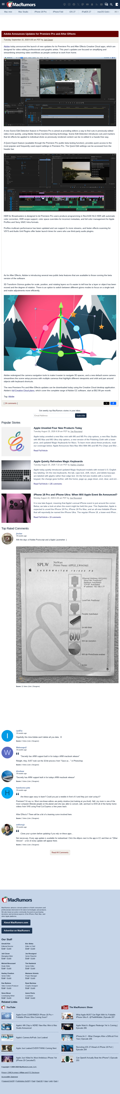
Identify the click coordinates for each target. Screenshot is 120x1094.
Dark (55, 1081)
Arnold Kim (5, 944)
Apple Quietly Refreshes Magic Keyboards (58, 461)
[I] (7, 741)
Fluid (33, 1081)
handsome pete (23, 788)
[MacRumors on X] (78, 4)
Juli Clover (48, 40)
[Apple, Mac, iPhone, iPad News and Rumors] (21, 8)
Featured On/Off (8, 1081)
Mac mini (8, 12)
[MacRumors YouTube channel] (87, 4)
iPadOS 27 (86, 12)
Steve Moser (6, 993)
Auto (46, 1081)
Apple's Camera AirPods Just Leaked (32, 1037)
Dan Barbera (6, 983)
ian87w (19, 731)
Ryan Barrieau (30, 983)
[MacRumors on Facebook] (73, 4)
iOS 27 (72, 12)
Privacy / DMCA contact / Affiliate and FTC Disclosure (20, 1072)
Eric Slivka (29, 944)
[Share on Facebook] (113, 403)
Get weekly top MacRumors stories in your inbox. (60, 411)
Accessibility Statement (9, 1077)
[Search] (112, 4)
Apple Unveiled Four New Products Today (58, 428)
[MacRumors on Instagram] (69, 4)
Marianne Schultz (32, 973)
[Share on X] (106, 403)
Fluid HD (39, 1081)
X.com (9, 948)
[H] (7, 798)
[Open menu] (3, 4)
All (117, 12)
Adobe (7, 46)
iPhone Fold (58, 12)
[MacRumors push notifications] (92, 4)
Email (3, 948)
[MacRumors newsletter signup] (101, 4)
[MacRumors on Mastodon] (82, 4)
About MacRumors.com (16, 922)
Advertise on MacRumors (17, 930)
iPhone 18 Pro (41, 12)
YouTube (10, 1007)
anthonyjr (20, 825)
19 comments (55, 517)
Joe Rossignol (76, 431)
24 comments (11, 403)
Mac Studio (23, 12)
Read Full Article (41, 450)
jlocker (19, 534)
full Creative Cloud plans (23, 390)
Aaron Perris (30, 993)
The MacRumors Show (81, 1007)
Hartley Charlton (77, 465)
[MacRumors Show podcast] (64, 4)
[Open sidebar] (117, 5)
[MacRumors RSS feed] (96, 4)
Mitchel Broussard (8, 963)
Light (51, 1081)
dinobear (20, 771)
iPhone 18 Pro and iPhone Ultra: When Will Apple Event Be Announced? (75, 494)
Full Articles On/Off (23, 1081)
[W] (7, 758)
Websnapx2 (21, 747)
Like (30, 686)
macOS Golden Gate (106, 12)
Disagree (36, 686)
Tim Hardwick (30, 963)
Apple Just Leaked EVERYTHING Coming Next (36, 1048)
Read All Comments (60, 852)
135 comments (55, 484)
